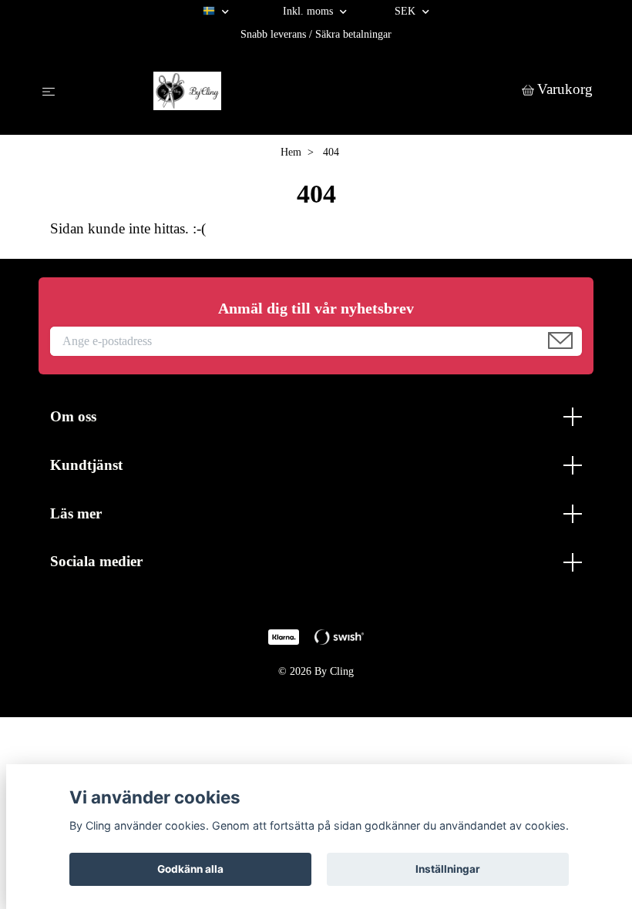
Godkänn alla (190, 869)
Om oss (73, 416)
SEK (407, 11)
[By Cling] (291, 90)
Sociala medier (96, 561)
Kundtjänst (86, 465)
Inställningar (447, 869)
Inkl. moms (309, 11)
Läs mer (76, 513)
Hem (291, 152)
